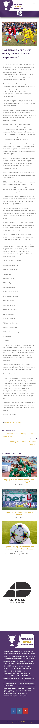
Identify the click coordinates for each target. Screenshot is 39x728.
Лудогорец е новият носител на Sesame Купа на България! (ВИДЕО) (19, 481)
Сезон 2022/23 (10, 554)
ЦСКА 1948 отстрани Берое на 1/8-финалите (19, 513)
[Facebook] (13, 711)
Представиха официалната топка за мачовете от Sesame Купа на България (19, 548)
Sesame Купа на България (13, 422)
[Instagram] (19, 711)
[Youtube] (25, 711)
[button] (34, 4)
